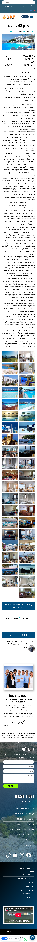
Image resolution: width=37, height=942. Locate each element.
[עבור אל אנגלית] (34, 9)
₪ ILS (17, 939)
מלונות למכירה (18, 31)
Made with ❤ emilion (9, 932)
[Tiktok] (8, 855)
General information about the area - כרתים (17, 606)
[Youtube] (15, 855)
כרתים (29, 31)
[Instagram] (21, 855)
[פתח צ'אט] (32, 937)
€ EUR (4, 939)
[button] (31, 16)
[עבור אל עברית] (31, 9)
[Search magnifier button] (4, 2)
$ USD (11, 939)
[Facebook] (28, 855)
